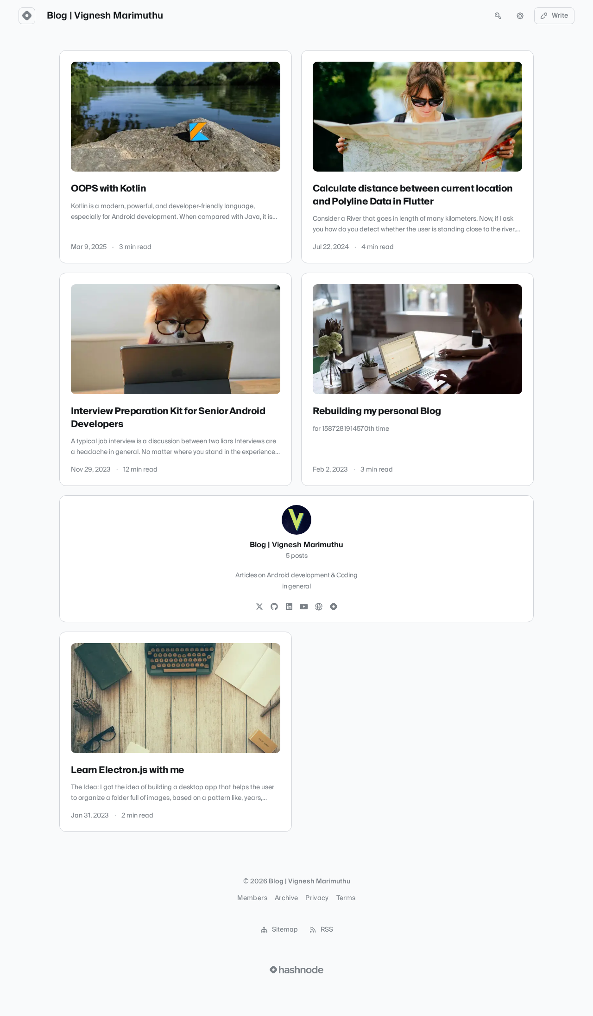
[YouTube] (304, 607)
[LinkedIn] (289, 607)
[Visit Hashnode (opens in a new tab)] (296, 969)
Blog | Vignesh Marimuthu (105, 16)
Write (560, 15)
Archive (286, 898)
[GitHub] (274, 607)
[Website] (318, 607)
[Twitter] (259, 607)
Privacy (316, 898)
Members (252, 898)
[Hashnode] (333, 607)
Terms (346, 898)
